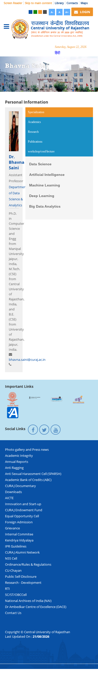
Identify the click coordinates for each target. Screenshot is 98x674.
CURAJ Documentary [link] (20, 486)
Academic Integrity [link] (19, 455)
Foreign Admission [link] (19, 522)
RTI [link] (7, 588)
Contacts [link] (72, 3)
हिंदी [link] (57, 52)
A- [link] (52, 12)
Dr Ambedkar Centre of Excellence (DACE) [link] (35, 606)
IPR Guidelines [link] (15, 546)
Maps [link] (84, 3)
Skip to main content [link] (38, 3)
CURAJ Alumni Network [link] (22, 552)
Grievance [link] (12, 528)
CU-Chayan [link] (13, 570)
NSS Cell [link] (11, 558)
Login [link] (84, 12)
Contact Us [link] (13, 613)
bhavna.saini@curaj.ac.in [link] (27, 359)
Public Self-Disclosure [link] (20, 576)
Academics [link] (34, 122)
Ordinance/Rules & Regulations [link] (28, 564)
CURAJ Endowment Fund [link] (23, 510)
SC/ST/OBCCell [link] (16, 594)
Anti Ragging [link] (14, 467)
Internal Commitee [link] (19, 534)
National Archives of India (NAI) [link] (28, 600)
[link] (30, 12)
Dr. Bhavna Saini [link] (16, 162)
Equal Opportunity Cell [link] (22, 516)
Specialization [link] (42, 112)
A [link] (59, 12)
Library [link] (59, 3)
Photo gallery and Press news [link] (27, 449)
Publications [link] (35, 141)
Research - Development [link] (23, 582)
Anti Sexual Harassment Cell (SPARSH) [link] (33, 473)
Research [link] (33, 132)
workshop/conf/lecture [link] (41, 151)
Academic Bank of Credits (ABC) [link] (28, 479)
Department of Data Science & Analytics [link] (18, 196)
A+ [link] (67, 12)
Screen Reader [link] (13, 3)
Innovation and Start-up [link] (23, 504)
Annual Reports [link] (16, 461)
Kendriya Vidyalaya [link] (19, 540)
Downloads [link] (13, 492)
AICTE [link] (9, 498)
